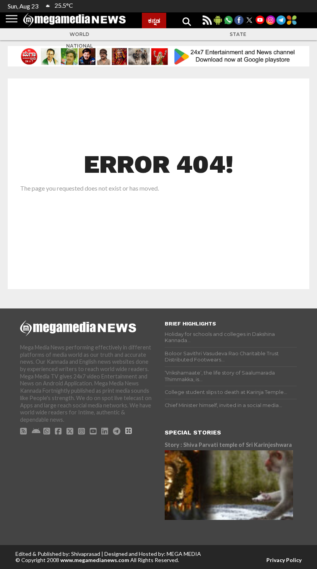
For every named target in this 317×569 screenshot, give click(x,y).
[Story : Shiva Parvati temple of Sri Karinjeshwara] (229, 485)
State (238, 34)
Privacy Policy (284, 560)
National (79, 46)
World (79, 34)
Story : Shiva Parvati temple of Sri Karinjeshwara (228, 444)
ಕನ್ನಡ (154, 20)
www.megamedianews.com (94, 560)
